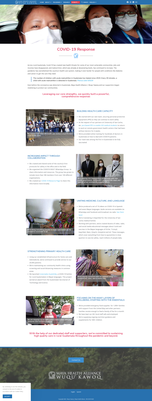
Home (42, 2)
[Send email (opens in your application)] (136, 2)
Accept (7, 396)
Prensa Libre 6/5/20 (85, 80)
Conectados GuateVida (48, 274)
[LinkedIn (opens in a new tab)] (133, 2)
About (47, 2)
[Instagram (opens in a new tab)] (130, 2)
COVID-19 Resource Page (51, 181)
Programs (56, 2)
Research (66, 2)
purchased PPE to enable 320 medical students (99, 125)
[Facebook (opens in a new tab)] (127, 2)
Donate (74, 2)
